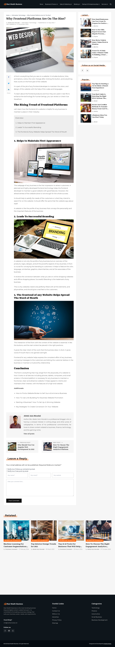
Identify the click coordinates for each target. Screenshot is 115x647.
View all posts (29, 434)
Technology (96, 608)
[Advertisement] (54, 580)
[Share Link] (8, 77)
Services (104, 4)
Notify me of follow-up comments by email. (21, 469)
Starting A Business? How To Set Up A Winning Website (38, 402)
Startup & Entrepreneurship (90, 4)
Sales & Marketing (65, 4)
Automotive (96, 614)
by (95, 26)
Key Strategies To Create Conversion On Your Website (37, 407)
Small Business (97, 617)
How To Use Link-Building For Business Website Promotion (39, 398)
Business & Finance (50, 4)
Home (8, 15)
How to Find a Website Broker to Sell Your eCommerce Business (41, 393)
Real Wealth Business (13, 643)
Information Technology (18, 15)
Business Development (100, 620)
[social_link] (82, 70)
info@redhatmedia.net (10, 623)
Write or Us (56, 614)
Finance (94, 611)
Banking (76, 4)
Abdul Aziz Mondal (14, 22)
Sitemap (55, 623)
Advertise (55, 617)
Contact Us (56, 611)
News (41, 4)
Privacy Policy (57, 620)
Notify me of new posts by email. (18, 471)
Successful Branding (43, 279)
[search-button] (110, 4)
